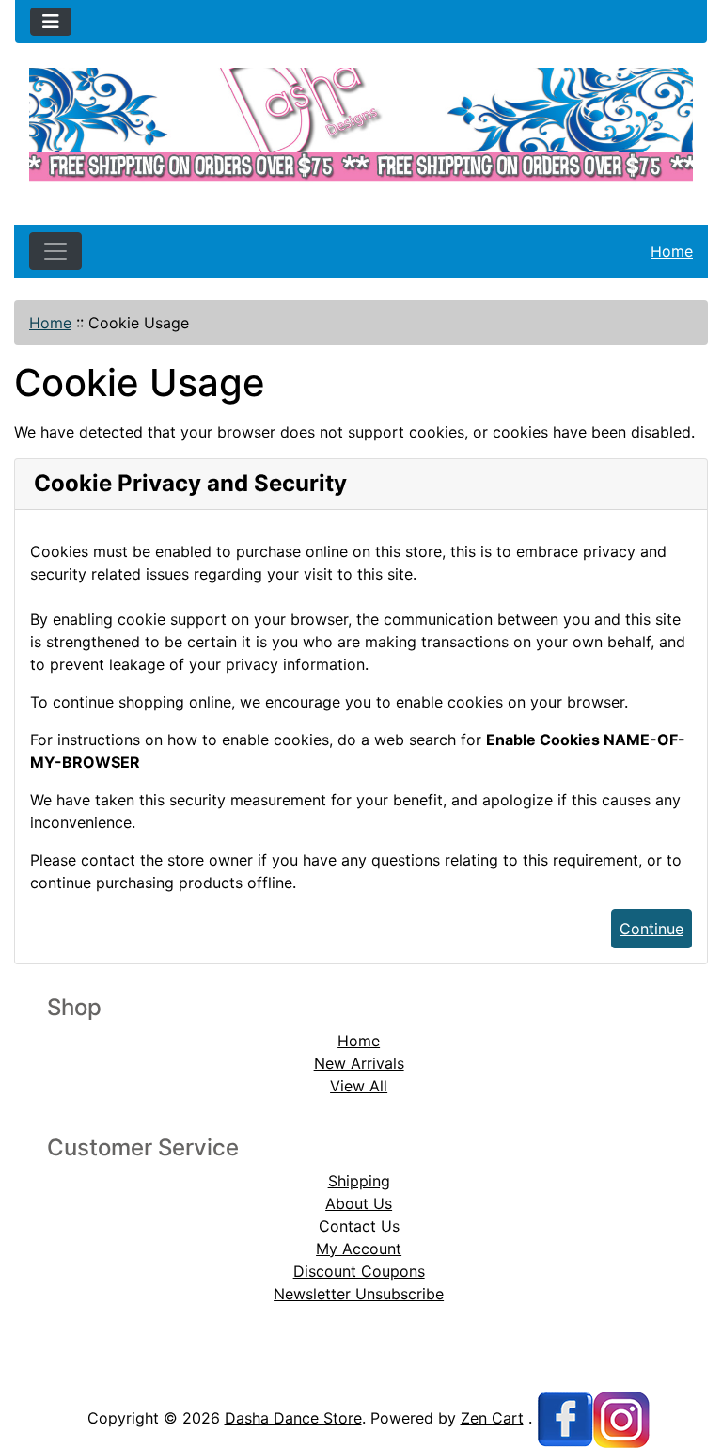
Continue (651, 928)
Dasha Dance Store (293, 1417)
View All (358, 1085)
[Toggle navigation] (50, 22)
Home (672, 251)
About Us (358, 1203)
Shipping (359, 1180)
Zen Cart (492, 1417)
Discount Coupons (359, 1271)
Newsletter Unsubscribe (359, 1293)
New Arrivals (359, 1063)
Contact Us (359, 1226)
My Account (358, 1248)
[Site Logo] (361, 131)
